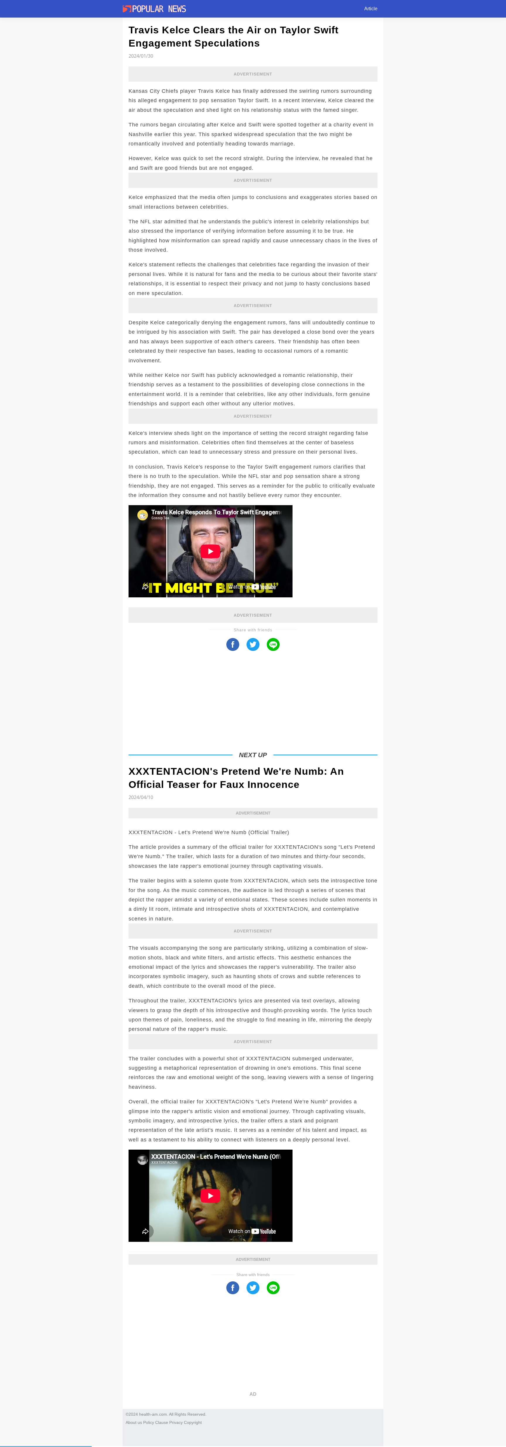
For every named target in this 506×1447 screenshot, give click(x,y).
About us (134, 1422)
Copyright (193, 1422)
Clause (161, 1422)
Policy (148, 1422)
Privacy (176, 1422)
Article (370, 8)
